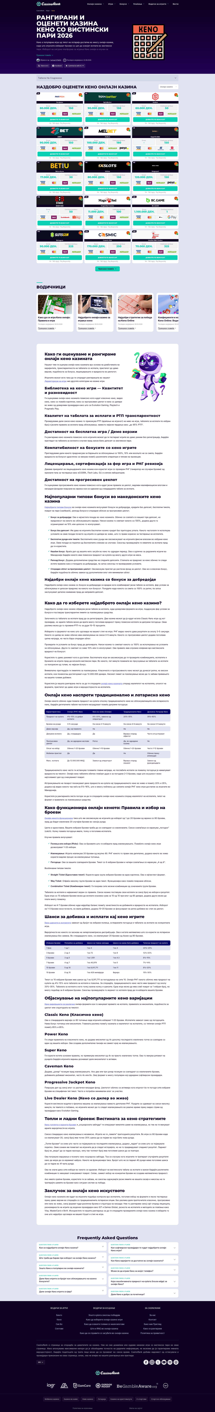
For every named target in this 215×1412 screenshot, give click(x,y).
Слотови (59, 1328)
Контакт (152, 1319)
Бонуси (123, 4)
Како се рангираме (152, 1328)
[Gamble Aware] (137, 1385)
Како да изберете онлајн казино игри (104, 1319)
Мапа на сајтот (135, 1408)
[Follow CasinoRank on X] (158, 1362)
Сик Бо (59, 1324)
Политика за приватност (152, 1333)
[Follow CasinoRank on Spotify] (170, 1362)
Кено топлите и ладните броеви (60, 1124)
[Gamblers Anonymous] (64, 1385)
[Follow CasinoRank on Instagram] (152, 1362)
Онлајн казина (94, 4)
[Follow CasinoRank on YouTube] (164, 1362)
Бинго (59, 1315)
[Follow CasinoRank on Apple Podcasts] (176, 1362)
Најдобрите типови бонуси (58, 507)
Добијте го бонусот (59, 119)
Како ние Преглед (152, 1324)
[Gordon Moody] (104, 1385)
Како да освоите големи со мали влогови (104, 1324)
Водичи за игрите (157, 4)
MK (39, 1362)
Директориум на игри (55, 381)
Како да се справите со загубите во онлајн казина (104, 1333)
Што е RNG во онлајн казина (104, 1328)
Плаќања (137, 4)
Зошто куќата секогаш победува (104, 1315)
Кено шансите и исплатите (58, 922)
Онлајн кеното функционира (59, 818)
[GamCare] (82, 1385)
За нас (153, 1315)
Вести (175, 4)
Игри (110, 4)
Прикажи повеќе (106, 269)
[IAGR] (51, 1385)
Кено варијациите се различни (60, 1004)
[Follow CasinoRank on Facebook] (146, 1362)
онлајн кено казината (111, 683)
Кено (59, 1319)
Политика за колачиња (82, 1408)
